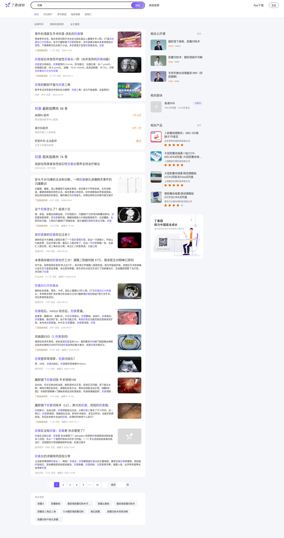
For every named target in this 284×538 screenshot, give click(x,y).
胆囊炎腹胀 (103, 503)
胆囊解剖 (55, 503)
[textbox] (81, 5)
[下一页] (104, 484)
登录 (274, 5)
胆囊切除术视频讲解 (117, 511)
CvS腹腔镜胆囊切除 (73, 511)
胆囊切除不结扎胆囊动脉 (48, 520)
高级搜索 (154, 5)
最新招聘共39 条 (51, 108)
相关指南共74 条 (51, 156)
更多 (199, 33)
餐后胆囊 (95, 511)
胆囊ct (40, 503)
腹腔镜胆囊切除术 (126, 503)
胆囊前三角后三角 (46, 511)
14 (97, 484)
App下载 (259, 5)
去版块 (198, 103)
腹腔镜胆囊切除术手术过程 (79, 504)
